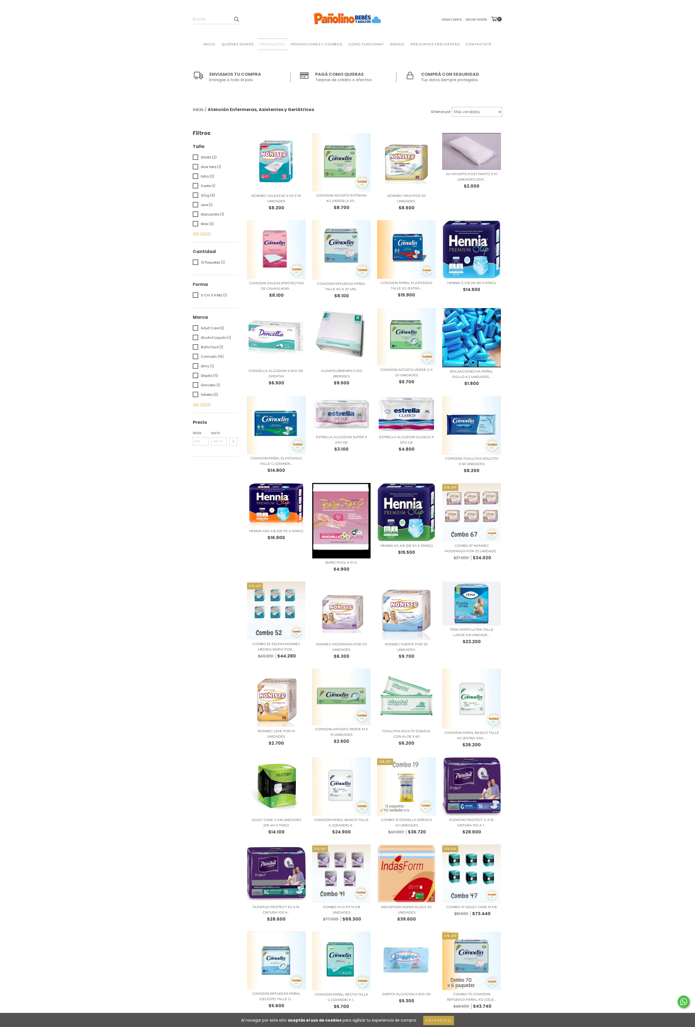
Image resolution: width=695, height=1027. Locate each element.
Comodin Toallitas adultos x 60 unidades (471, 461)
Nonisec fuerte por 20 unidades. (406, 647)
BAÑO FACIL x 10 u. (342, 562)
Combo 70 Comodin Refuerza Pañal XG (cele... (471, 996)
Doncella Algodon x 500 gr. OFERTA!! (276, 373)
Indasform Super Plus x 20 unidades (406, 909)
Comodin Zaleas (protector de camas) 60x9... (276, 285)
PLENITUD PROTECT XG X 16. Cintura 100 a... (276, 909)
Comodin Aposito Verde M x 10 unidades (341, 732)
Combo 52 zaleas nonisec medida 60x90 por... (276, 646)
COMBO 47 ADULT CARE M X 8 (471, 907)
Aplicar (233, 441)
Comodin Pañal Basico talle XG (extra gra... (471, 735)
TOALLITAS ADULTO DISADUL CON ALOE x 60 (406, 733)
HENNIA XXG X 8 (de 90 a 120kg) (276, 531)
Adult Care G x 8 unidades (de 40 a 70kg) (276, 822)
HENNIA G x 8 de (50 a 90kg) (471, 283)
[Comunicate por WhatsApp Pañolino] (684, 1002)
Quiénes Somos (238, 44)
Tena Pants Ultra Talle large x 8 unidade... (471, 632)
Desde (197, 433)
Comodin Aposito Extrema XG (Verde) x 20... (341, 198)
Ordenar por (441, 111)
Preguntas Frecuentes (435, 44)
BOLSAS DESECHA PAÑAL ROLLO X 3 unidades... (471, 374)
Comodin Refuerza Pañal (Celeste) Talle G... (276, 996)
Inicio (209, 44)
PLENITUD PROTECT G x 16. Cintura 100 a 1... (471, 822)
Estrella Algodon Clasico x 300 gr (406, 439)
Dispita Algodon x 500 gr (406, 994)
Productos (272, 44)
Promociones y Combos (316, 44)
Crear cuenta (451, 20)
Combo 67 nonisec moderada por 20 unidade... (471, 548)
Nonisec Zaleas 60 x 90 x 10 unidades (276, 198)
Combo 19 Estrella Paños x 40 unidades (406, 822)
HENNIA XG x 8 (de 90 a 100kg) (406, 545)
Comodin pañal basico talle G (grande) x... (341, 822)
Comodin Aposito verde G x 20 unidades (406, 372)
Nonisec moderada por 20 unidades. (341, 647)
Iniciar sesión (476, 20)
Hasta (215, 433)
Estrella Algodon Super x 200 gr (341, 439)
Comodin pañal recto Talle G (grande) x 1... (341, 997)
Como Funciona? (366, 44)
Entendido (438, 1020)
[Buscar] (236, 19)
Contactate (479, 44)
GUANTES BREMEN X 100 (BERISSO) (341, 373)
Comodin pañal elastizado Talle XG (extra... (406, 285)
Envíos (397, 44)
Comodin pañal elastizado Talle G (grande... (276, 461)
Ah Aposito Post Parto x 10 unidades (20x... (471, 176)
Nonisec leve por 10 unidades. (276, 733)
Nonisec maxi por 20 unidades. (406, 198)
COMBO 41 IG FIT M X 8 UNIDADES (341, 909)
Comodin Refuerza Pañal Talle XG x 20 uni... (341, 286)
